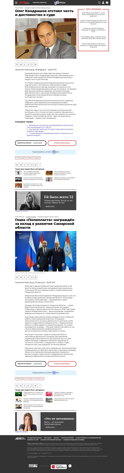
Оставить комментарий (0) (62, 143)
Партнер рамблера (44, 465)
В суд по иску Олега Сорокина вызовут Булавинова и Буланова (33, 178)
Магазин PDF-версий (67, 438)
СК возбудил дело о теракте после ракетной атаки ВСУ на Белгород (93, 37)
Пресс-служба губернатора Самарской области (29, 272)
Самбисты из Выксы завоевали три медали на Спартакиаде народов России (63, 394)
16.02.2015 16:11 (19, 8)
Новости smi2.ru (21, 211)
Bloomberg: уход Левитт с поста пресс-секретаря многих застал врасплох (93, 14)
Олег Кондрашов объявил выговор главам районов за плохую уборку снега (31, 173)
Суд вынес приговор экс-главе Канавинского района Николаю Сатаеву (33, 185)
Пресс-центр (47, 438)
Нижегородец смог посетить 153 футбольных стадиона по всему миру (33, 394)
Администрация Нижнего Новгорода (26, 60)
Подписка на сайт (32, 439)
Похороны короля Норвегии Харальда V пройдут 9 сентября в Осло (93, 30)
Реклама (56, 438)
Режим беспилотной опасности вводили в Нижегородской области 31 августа (93, 45)
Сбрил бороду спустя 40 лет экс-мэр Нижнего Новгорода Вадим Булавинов (33, 406)
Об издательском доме (34, 438)
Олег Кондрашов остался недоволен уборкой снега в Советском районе (62, 173)
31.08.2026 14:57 (19, 217)
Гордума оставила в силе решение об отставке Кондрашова (64, 178)
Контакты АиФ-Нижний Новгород (51, 439)
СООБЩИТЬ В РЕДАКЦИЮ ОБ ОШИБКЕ (73, 439)
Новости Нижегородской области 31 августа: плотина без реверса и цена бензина (93, 22)
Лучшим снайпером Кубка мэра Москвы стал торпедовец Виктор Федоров (33, 400)
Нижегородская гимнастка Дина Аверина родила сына (64, 399)
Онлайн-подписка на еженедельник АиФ (88, 438)
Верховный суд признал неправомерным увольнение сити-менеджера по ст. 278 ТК (50, 126)
